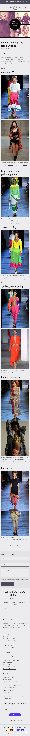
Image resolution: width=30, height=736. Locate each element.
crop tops (10, 165)
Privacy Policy (7, 692)
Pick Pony (15, 696)
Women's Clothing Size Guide (11, 656)
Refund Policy (7, 664)
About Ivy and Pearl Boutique (11, 660)
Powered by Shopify (21, 733)
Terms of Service (7, 662)
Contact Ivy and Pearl (9, 690)
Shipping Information (9, 666)
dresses (25, 165)
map (15, 681)
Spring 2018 (17, 57)
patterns (14, 459)
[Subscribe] (25, 609)
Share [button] (4, 53)
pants (8, 370)
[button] (3, 7)
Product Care (6, 658)
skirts (19, 370)
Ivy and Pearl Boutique (12, 733)
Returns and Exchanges (9, 669)
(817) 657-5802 (11, 687)
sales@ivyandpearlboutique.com (16, 685)
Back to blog (16, 546)
